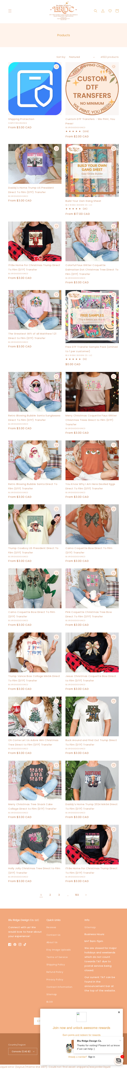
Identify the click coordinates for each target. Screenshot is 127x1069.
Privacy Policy (54, 979)
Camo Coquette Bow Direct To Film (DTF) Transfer (88, 550)
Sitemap (51, 994)
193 (77, 895)
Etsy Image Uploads (58, 949)
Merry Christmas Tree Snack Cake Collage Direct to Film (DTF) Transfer (32, 806)
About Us (52, 942)
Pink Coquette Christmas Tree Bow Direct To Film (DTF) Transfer (88, 614)
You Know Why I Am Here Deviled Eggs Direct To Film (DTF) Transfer (90, 486)
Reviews (51, 927)
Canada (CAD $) (21, 1051)
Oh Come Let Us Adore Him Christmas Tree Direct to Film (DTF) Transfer (33, 742)
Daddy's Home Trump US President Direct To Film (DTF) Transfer (31, 190)
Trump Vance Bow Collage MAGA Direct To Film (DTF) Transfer (34, 678)
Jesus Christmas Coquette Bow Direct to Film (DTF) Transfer (90, 678)
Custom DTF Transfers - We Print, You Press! (90, 121)
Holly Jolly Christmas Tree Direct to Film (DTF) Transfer (34, 870)
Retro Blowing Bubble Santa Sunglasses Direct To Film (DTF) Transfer (34, 418)
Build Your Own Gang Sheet (83, 201)
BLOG (49, 1001)
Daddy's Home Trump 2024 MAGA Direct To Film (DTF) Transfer (91, 806)
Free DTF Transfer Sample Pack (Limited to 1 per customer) (91, 349)
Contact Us (53, 935)
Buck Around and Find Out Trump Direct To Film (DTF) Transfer (91, 742)
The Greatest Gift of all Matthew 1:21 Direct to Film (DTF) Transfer (32, 336)
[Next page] (85, 895)
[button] (10, 10)
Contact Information (59, 987)
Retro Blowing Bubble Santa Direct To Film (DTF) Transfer (33, 486)
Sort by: (61, 57)
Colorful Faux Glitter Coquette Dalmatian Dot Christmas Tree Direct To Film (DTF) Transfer (92, 269)
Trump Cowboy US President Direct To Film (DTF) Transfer (33, 550)
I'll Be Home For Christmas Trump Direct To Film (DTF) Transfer (34, 267)
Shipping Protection (21, 119)
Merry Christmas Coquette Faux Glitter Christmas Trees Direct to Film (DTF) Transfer (91, 420)
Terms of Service (57, 957)
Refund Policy (54, 972)
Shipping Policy (55, 964)
